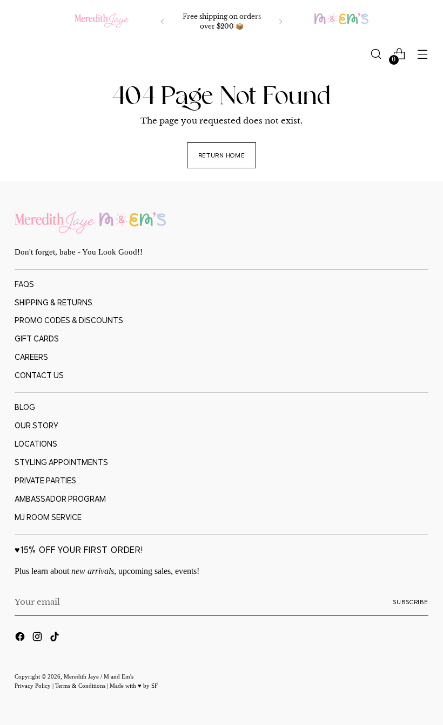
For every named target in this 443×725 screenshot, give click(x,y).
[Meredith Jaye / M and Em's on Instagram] (38, 638)
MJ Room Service (48, 517)
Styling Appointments (61, 462)
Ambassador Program (60, 499)
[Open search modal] (376, 54)
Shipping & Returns (53, 302)
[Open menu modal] (423, 54)
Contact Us (39, 375)
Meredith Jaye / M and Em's (98, 676)
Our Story (36, 425)
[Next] (280, 21)
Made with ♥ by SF (134, 685)
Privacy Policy (33, 685)
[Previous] (162, 21)
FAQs (24, 284)
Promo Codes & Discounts (69, 320)
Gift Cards (37, 338)
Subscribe (410, 602)
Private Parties (45, 480)
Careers (31, 357)
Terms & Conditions (81, 685)
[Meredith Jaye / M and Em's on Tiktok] (55, 638)
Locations (36, 444)
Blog (25, 407)
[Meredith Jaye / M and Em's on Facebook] (21, 638)
